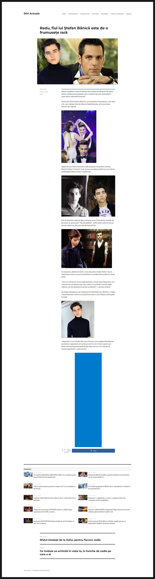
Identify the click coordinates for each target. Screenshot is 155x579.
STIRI (64, 14)
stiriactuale (43, 89)
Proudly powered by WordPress (41, 570)
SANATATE (104, 14)
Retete (128, 14)
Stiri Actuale (32, 13)
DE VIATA (95, 14)
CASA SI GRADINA (117, 14)
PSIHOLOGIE (84, 14)
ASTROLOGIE (73, 14)
